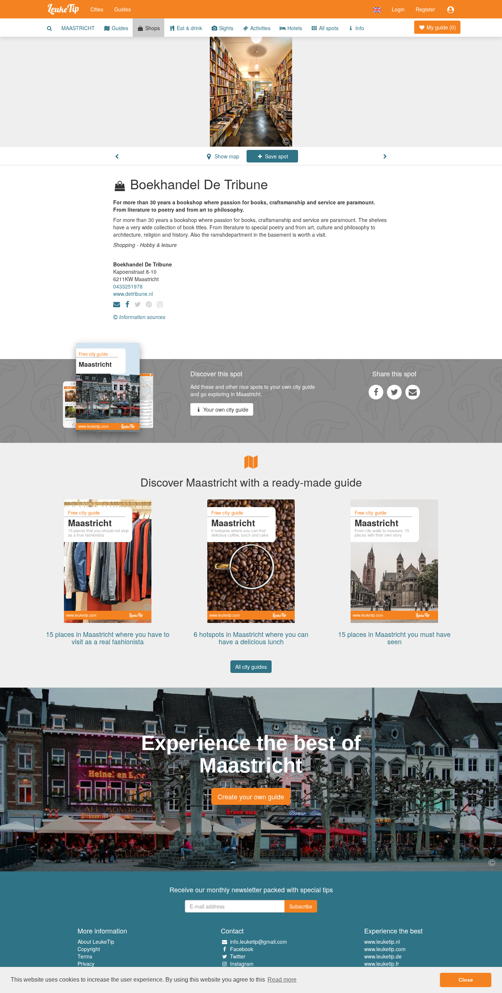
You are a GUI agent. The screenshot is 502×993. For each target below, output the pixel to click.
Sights (225, 28)
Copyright (89, 949)
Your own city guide (225, 409)
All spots (328, 28)
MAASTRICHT (78, 28)
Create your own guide (251, 796)
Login (398, 9)
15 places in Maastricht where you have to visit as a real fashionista (107, 637)
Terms (85, 956)
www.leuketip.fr (381, 963)
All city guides (251, 666)
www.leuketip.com (385, 949)
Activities (259, 28)
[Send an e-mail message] (412, 391)
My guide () (440, 27)
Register (425, 9)
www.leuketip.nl (382, 941)
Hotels (294, 28)
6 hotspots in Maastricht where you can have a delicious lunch (251, 637)
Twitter (237, 956)
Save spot (275, 156)
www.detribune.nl (133, 293)
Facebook (241, 949)
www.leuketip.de (383, 956)
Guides (122, 9)
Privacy (86, 963)
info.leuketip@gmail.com (258, 941)
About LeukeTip (96, 941)
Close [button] (466, 980)
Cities (96, 9)
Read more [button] (282, 979)
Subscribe (300, 906)
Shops (152, 28)
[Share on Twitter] (394, 391)
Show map (226, 156)
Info (359, 28)
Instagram (242, 963)
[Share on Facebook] (376, 391)
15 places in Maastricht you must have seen (394, 637)
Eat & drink (188, 28)
